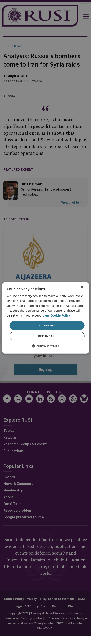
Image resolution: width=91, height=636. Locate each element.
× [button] (81, 287)
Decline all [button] (47, 336)
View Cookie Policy (56, 315)
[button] (45, 346)
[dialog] (45, 318)
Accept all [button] (47, 325)
